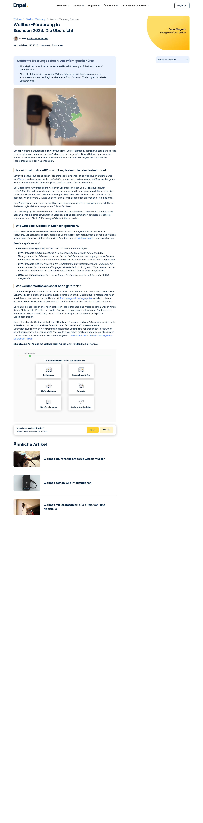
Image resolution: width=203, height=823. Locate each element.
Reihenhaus (48, 375)
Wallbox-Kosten (86, 238)
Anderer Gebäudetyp (81, 407)
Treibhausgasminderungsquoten (76, 298)
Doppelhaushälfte (81, 375)
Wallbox (22, 179)
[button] (63, 5)
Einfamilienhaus (48, 391)
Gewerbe (81, 391)
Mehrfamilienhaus (48, 407)
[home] (21, 5)
